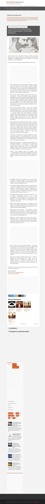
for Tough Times (11, 273)
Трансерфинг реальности (12, 403)
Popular (15, 367)
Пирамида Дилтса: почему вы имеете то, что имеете (17, 463)
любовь (14, 18)
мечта (31, 19)
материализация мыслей (22, 18)
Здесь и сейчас (10, 409)
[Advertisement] (23, 74)
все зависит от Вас (18, 17)
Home (7, 7)
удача (27, 19)
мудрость (8, 18)
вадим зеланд (33, 17)
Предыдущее (36, 323)
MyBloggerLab (36, 501)
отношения (12, 7)
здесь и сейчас (21, 19)
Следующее (10, 323)
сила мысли (32, 18)
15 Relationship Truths (19, 272)
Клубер (17, 273)
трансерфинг (9, 17)
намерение (22, 20)
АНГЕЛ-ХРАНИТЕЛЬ (17, 454)
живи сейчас (13, 19)
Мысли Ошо (10, 407)
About (9, 364)
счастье (25, 17)
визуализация (15, 20)
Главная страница (23, 323)
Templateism (31, 501)
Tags (14, 364)
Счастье (9, 405)
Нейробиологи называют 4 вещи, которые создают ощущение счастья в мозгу (17, 445)
